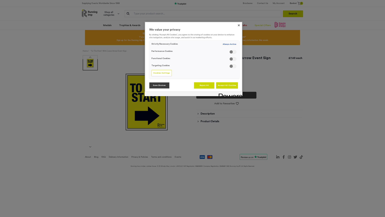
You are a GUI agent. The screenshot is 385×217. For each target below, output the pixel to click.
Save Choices (159, 85)
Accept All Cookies (227, 85)
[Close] (239, 25)
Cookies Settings (161, 73)
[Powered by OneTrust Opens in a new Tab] (229, 94)
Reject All (204, 85)
